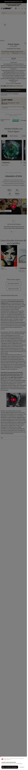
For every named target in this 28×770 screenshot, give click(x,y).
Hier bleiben (22, 767)
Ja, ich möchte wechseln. (10, 767)
